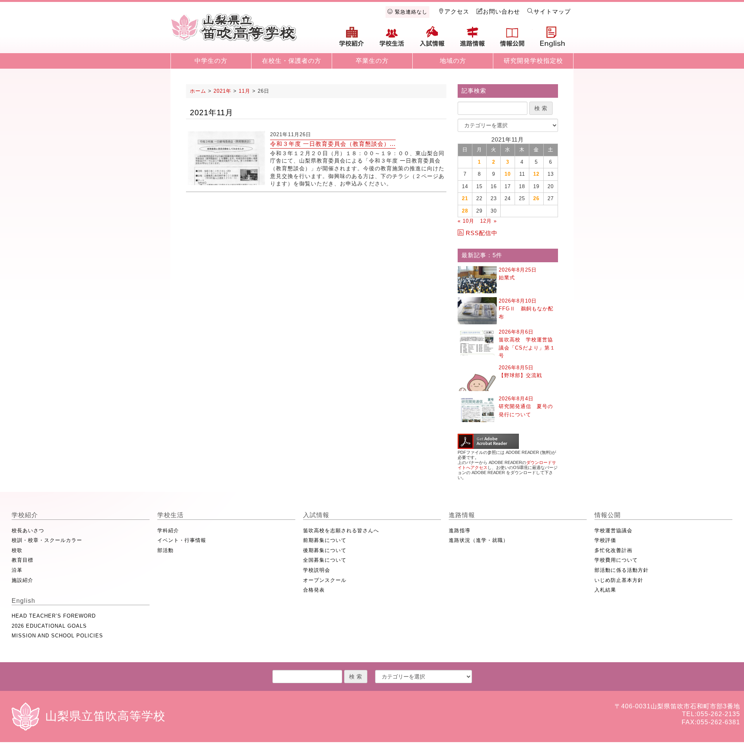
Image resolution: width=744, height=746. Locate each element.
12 (536, 174)
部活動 (165, 550)
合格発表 (314, 590)
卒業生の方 (372, 60)
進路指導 (459, 530)
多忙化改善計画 (613, 550)
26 (536, 198)
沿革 (17, 570)
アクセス (456, 11)
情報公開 (512, 39)
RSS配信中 (482, 233)
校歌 (17, 550)
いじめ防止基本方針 (618, 580)
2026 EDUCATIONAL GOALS (49, 626)
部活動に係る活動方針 (621, 570)
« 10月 (466, 221)
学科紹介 (168, 530)
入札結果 (605, 590)
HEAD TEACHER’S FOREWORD (54, 616)
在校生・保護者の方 (291, 60)
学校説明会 (316, 570)
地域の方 (453, 60)
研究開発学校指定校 (533, 60)
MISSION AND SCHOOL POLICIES (57, 636)
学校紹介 (352, 39)
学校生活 (392, 39)
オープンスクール (324, 580)
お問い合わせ (501, 11)
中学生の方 (211, 60)
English (552, 39)
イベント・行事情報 (181, 540)
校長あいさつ (28, 530)
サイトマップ (552, 11)
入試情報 (432, 39)
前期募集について (324, 540)
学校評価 (605, 540)
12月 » (488, 221)
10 (508, 174)
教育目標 (22, 560)
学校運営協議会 (613, 530)
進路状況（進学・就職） (478, 540)
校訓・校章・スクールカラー (47, 540)
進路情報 (472, 39)
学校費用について (616, 560)
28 (465, 211)
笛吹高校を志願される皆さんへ (341, 530)
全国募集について (324, 560)
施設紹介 (22, 580)
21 (465, 198)
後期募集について (324, 550)
